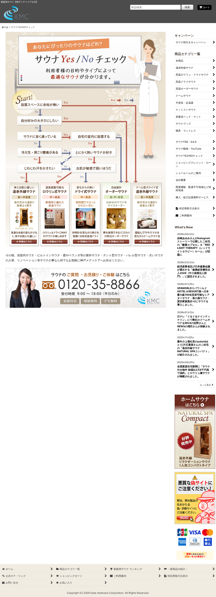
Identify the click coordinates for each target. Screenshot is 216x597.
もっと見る (205, 385)
